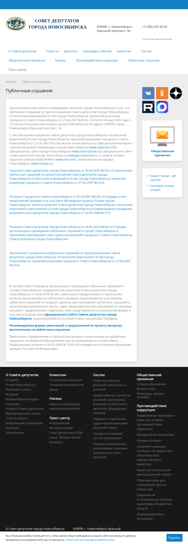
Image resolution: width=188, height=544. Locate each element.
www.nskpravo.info (103, 147)
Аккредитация (59, 423)
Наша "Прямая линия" (65, 437)
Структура (13, 404)
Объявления (15, 433)
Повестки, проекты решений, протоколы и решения (109, 384)
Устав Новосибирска (20, 385)
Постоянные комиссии (65, 380)
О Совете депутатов (22, 51)
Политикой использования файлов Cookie (91, 539)
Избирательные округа (22, 399)
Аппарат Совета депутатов (24, 409)
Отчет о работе (16, 418)
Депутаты (70, 51)
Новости (52, 51)
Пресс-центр (17, 70)
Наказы (60, 60)
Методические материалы (155, 435)
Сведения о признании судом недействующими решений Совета (110, 423)
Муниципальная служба (23, 413)
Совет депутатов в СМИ (65, 433)
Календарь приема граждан (150, 395)
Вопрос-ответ (146, 389)
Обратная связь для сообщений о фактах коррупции (151, 484)
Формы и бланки (149, 441)
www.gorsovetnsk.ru (82, 155)
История (12, 394)
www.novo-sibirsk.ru (86, 151)
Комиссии (124, 51)
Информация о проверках (24, 423)
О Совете (12, 380)
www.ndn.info (66, 159)
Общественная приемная (26, 60)
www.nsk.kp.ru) (42, 163)
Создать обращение (151, 384)
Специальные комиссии (66, 385)
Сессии (146, 51)
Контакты (12, 428)
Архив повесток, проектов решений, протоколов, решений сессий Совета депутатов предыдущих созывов (111, 404)
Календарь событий (97, 51)
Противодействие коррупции (97, 60)
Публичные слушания (143, 60)
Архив (53, 390)
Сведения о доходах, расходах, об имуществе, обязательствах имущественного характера (154, 455)
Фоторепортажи (61, 428)
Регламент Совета (18, 390)
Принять (174, 538)
